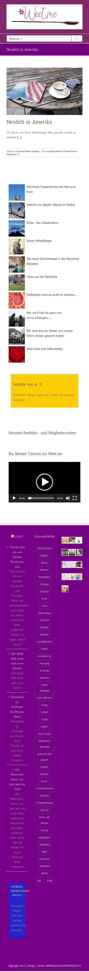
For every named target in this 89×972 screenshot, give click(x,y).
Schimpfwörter (45, 788)
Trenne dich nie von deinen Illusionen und (17, 557)
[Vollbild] (75, 498)
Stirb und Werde (44, 820)
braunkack (50, 151)
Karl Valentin (44, 697)
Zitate (19, 536)
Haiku (44, 648)
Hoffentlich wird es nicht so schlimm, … (52, 295)
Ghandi (44, 627)
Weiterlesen (11, 154)
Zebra (44, 873)
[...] (19, 137)
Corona (44, 584)
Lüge (44, 719)
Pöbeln (44, 774)
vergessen (44, 837)
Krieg (44, 705)
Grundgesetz (44, 641)
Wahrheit (44, 844)
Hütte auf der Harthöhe (42, 277)
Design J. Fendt (35, 965)
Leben (44, 712)
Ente (44, 598)
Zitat (49, 880)
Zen (39, 880)
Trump (73, 151)
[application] (44, 482)
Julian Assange (44, 687)
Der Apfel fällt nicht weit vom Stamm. (17, 661)
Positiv (44, 767)
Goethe (44, 634)
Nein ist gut (44, 733)
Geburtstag (44, 613)
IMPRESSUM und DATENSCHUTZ (63, 965)
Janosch (44, 677)
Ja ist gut (44, 670)
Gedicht (44, 620)
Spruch (44, 810)
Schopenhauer (44, 802)
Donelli (44, 591)
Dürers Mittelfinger (39, 241)
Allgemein (20, 151)
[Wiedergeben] (14, 498)
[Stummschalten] (68, 498)
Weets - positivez (32, 151)
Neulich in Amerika (29, 122)
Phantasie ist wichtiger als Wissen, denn (17, 706)
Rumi (44, 781)
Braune (44, 569)
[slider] (41, 498)
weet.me (44, 859)
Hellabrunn (44, 656)
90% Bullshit (44, 548)
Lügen (44, 726)
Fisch (44, 605)
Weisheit (44, 866)
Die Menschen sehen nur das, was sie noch (17, 779)
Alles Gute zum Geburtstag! (45, 349)
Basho (44, 555)
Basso (44, 562)
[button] (44, 482)
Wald (44, 851)
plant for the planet (44, 756)
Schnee (44, 795)
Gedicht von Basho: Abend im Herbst (51, 205)
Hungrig (44, 663)
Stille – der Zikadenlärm (42, 223)
